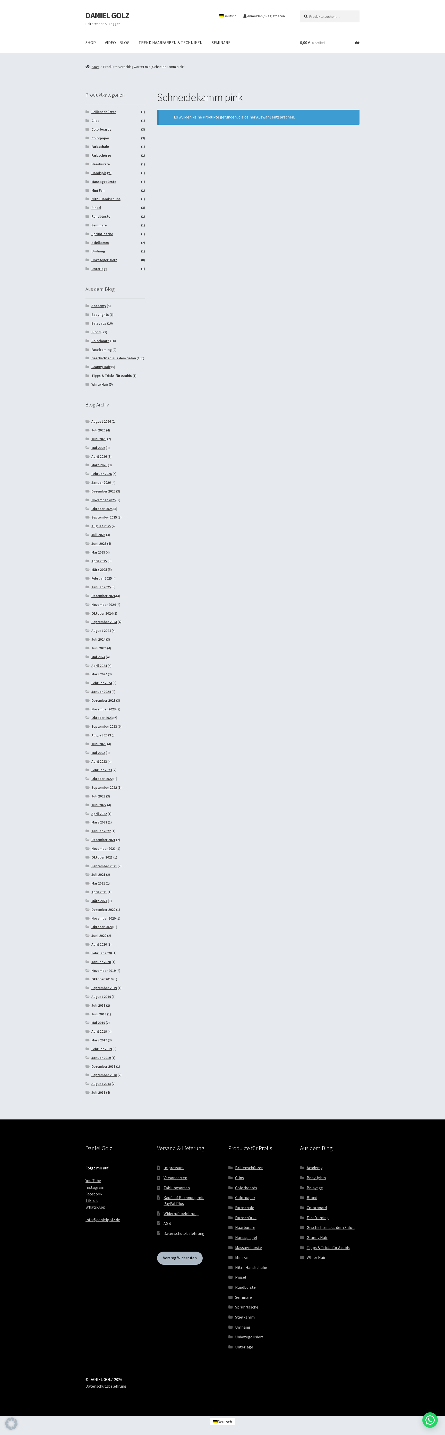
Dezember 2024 (103, 595)
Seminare (99, 225)
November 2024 (103, 604)
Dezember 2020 (103, 909)
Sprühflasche (102, 234)
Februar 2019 (101, 1049)
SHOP (90, 42)
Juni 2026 (98, 439)
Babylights (100, 314)
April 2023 (99, 761)
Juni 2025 (98, 543)
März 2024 (99, 674)
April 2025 (99, 561)
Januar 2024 (101, 691)
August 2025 (101, 526)
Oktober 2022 (102, 778)
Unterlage (99, 268)
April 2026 (99, 456)
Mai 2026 (98, 447)
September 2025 (104, 517)
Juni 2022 (98, 805)
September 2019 (104, 988)
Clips (95, 120)
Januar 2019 (101, 1057)
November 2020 (103, 918)
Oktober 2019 (102, 979)
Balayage (98, 323)
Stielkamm (100, 242)
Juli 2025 (98, 534)
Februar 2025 (101, 578)
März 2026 (99, 465)
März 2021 (99, 900)
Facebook (93, 1193)
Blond (96, 332)
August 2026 (101, 421)
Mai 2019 (98, 1022)
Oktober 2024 (102, 613)
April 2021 (99, 892)
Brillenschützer (103, 111)
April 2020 (99, 944)
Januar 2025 (101, 587)
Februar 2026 (101, 473)
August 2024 (101, 630)
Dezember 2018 (103, 1066)
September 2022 (104, 787)
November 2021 (103, 848)
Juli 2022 (98, 796)
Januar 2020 (101, 962)
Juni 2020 (98, 935)
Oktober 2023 (102, 717)
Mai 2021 (98, 883)
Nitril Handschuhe (106, 199)
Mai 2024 (98, 657)
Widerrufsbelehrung (181, 1213)
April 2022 (99, 813)
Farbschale (100, 146)
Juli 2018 (98, 1092)
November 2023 (103, 709)
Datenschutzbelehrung (184, 1233)
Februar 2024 (101, 683)
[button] (11, 1423)
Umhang (98, 251)
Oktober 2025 (102, 508)
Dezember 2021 (103, 839)
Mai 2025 (98, 552)
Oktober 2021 (102, 857)
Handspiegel (101, 173)
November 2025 (103, 500)
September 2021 (104, 866)
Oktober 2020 (102, 926)
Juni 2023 (98, 744)
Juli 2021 (98, 874)
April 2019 (99, 1031)
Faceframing (101, 349)
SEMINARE (221, 42)
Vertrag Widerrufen (180, 1257)
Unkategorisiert (104, 260)
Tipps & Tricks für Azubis (111, 375)
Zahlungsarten (177, 1187)
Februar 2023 (101, 770)
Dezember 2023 (103, 700)
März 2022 (99, 822)
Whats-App (95, 1207)
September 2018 (104, 1075)
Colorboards (101, 129)
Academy (98, 305)
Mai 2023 (98, 752)
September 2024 (104, 621)
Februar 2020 (101, 953)
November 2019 (103, 970)
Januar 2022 (101, 831)
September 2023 (104, 726)
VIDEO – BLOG (117, 42)
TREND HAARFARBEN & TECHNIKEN (171, 42)
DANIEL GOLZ (107, 15)
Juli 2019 (98, 1005)
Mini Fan (98, 190)
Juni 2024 (98, 648)
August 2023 (101, 735)
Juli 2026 (98, 430)
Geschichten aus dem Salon (113, 358)
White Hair (99, 384)
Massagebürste (103, 181)
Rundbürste (100, 216)
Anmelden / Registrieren (265, 16)
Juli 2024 (98, 639)
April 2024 (99, 665)
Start (95, 66)
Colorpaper (100, 138)
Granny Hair (100, 366)
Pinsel (96, 207)
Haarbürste (100, 164)
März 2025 (99, 569)
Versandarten (175, 1177)
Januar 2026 (101, 482)
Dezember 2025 (103, 491)
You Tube (93, 1180)
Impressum (174, 1167)
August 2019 (101, 996)
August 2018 (101, 1083)
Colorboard (100, 340)
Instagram (94, 1187)
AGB (167, 1223)
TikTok (91, 1200)
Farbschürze (101, 155)
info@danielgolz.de (102, 1219)
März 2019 (99, 1040)
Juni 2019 (98, 1014)
